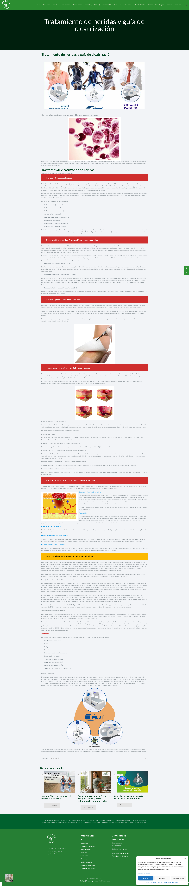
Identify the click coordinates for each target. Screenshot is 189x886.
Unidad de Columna (86, 862)
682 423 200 (124, 853)
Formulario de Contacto (120, 856)
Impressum (175, 882)
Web (100, 879)
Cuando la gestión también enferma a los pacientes (129, 797)
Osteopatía (84, 843)
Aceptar (145, 878)
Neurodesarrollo (85, 849)
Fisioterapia (84, 840)
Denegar (162, 878)
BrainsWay (84, 859)
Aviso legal (82, 881)
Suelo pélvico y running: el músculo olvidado (56, 797)
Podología (84, 852)
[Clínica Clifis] (6, 5)
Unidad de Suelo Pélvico (88, 868)
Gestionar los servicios (144, 873)
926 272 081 (123, 849)
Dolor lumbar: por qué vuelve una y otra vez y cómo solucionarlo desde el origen (94, 798)
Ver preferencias (178, 878)
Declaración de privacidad (164, 882)
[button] (185, 859)
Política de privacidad (92, 881)
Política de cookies (151, 882)
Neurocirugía (84, 856)
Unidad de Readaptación (88, 846)
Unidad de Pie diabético (88, 865)
